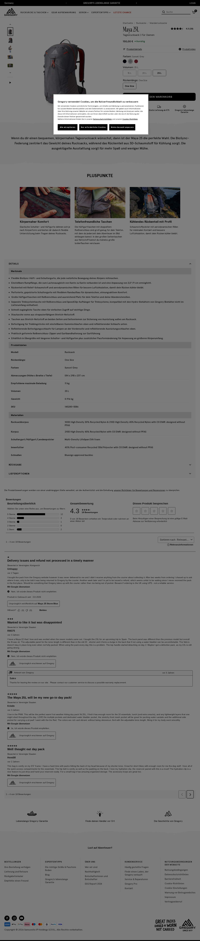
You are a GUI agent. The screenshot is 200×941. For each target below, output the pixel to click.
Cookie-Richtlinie (130, 119)
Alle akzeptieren (67, 127)
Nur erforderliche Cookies (93, 127)
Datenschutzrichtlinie (102, 119)
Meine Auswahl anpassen (122, 127)
